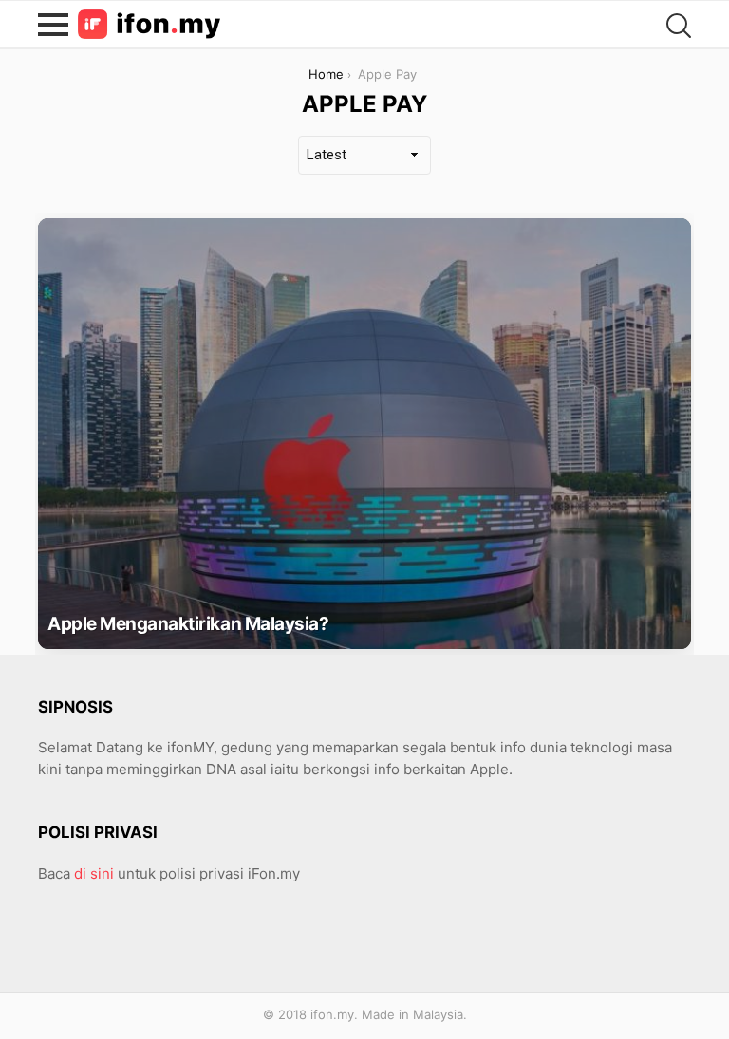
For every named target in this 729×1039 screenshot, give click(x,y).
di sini (94, 873)
